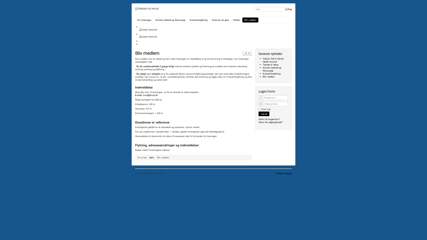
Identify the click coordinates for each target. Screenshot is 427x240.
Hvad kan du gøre (220, 20)
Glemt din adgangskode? (271, 122)
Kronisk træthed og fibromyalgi (170, 20)
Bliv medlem (250, 20)
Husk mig (265, 109)
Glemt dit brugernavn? (269, 119)
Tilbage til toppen (283, 173)
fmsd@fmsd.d (150, 95)
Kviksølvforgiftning (198, 20)
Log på (264, 113)
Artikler (236, 20)
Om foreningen (144, 20)
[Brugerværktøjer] (247, 53)
